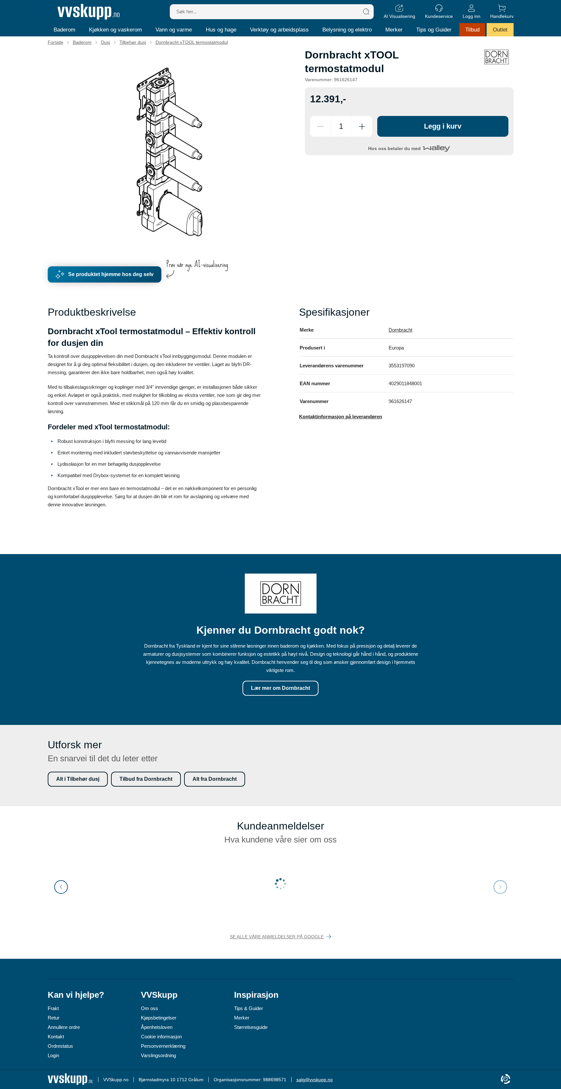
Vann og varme (174, 30)
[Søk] (366, 12)
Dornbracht (400, 330)
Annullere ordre (64, 1027)
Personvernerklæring (163, 1046)
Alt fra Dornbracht (215, 779)
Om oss (149, 1008)
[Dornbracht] (496, 57)
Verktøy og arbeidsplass (279, 30)
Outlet (500, 30)
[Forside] (88, 11)
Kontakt (56, 1036)
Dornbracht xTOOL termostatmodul (192, 42)
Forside (55, 42)
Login (53, 1055)
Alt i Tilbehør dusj (77, 779)
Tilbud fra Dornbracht (145, 779)
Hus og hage (221, 30)
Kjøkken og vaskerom (115, 30)
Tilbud (472, 30)
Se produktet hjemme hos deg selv (111, 274)
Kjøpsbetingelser (158, 1017)
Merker (394, 30)
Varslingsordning (158, 1055)
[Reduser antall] (320, 126)
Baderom (64, 30)
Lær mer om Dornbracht (280, 688)
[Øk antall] (362, 126)
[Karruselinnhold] (170, 152)
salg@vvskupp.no (314, 1079)
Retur (53, 1017)
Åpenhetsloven (156, 1027)
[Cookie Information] (505, 1079)
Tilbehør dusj (132, 42)
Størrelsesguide (251, 1027)
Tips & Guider (248, 1008)
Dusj (105, 42)
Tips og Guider (434, 30)
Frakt (53, 1008)
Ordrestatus (60, 1046)
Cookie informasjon (161, 1036)
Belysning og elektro (347, 30)
